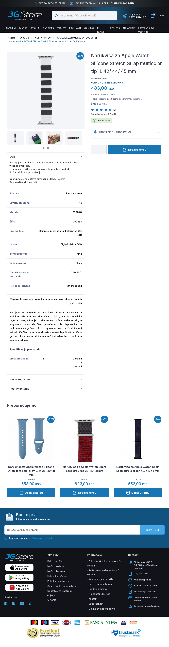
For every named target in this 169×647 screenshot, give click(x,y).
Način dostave (55, 566)
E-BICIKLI (101, 30)
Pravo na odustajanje (101, 584)
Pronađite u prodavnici (115, 132)
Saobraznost (96, 603)
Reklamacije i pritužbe (101, 579)
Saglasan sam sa (30, 538)
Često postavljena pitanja (62, 586)
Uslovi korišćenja (57, 576)
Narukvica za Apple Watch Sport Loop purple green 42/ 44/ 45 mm (137, 468)
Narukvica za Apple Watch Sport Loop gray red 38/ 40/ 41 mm (84, 468)
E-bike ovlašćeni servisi (102, 608)
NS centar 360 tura (99, 593)
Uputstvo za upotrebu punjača (59, 593)
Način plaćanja (56, 571)
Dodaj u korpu (137, 149)
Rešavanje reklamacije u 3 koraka (103, 572)
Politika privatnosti (58, 581)
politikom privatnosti (41, 538)
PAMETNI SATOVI (42, 38)
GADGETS (24, 38)
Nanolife (129, 28)
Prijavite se (152, 529)
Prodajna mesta (98, 589)
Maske (23, 28)
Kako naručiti (55, 561)
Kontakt (93, 598)
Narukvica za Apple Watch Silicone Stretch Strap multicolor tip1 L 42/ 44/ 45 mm (46, 41)
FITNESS (115, 28)
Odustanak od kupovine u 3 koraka (104, 563)
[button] (93, 110)
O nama (51, 599)
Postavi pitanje (19, 388)
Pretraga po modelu (146, 30)
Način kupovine (20, 379)
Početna (11, 38)
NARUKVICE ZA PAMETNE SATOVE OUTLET (77, 38)
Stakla (35, 28)
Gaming (89, 28)
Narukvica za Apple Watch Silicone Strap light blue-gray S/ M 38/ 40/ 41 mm (31, 470)
